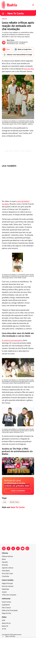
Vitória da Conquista (9, 595)
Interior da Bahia (7, 580)
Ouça (8, 49)
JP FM (4, 629)
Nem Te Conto (15, 13)
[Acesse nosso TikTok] (18, 548)
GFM (3, 620)
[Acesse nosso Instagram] (4, 548)
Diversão (5, 565)
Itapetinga (5, 589)
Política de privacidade (10, 610)
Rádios (4, 617)
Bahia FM (5, 626)
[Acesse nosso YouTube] (22, 548)
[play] (18, 466)
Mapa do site (6, 613)
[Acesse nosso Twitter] (13, 548)
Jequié (4, 592)
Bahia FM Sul (6, 623)
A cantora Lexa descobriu (12, 340)
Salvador (5, 562)
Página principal (7, 583)
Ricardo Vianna (14, 502)
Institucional (6, 599)
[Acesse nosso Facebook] (8, 548)
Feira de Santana (7, 586)
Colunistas (5, 576)
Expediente (6, 605)
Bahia (4, 559)
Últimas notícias (7, 556)
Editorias (5, 553)
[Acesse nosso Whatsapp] (27, 548)
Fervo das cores (7, 573)
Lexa (4, 502)
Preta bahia (6, 571)
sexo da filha (29, 69)
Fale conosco (6, 608)
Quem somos (6, 602)
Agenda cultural (7, 568)
